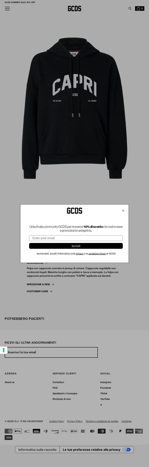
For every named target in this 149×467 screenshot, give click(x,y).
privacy (80, 253)
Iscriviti (76, 246)
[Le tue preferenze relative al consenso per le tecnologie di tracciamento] (3, 350)
